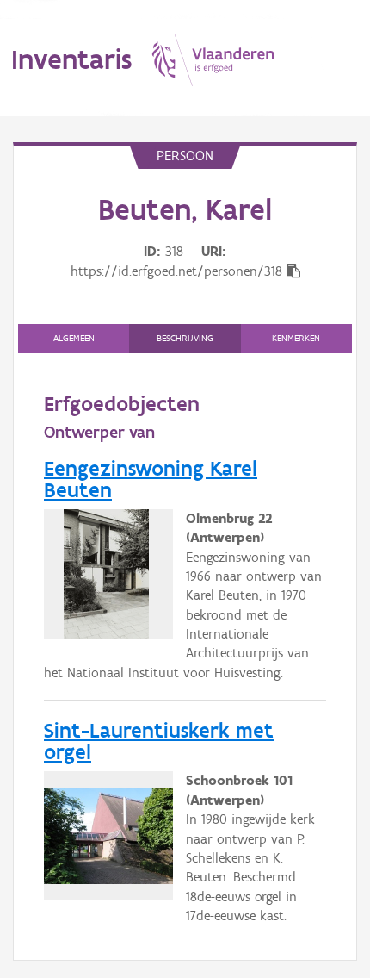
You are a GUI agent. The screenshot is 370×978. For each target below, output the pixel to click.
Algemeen (74, 338)
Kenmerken (296, 338)
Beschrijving (185, 338)
